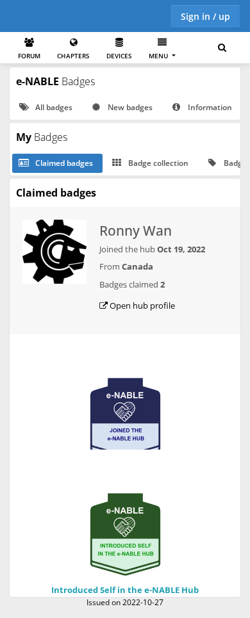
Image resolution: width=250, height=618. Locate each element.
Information (209, 107)
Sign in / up (205, 16)
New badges (129, 107)
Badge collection (157, 163)
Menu (159, 55)
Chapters (73, 55)
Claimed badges (63, 163)
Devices (119, 55)
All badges (52, 107)
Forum (29, 55)
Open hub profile (141, 305)
